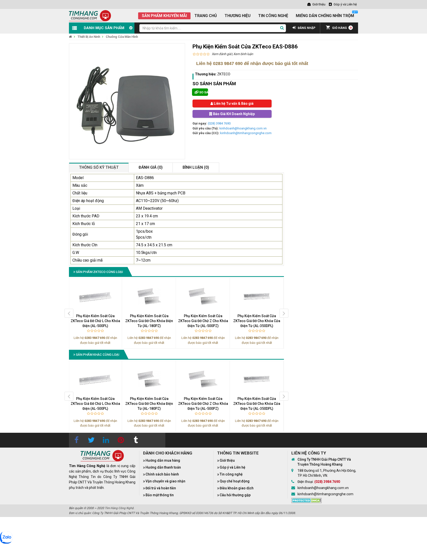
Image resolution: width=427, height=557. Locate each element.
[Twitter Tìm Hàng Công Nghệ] (91, 440)
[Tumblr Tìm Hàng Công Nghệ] (135, 440)
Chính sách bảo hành (162, 474)
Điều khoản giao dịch (237, 488)
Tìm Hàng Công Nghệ (119, 508)
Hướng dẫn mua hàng (163, 460)
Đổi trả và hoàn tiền (161, 488)
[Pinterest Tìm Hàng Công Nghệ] (121, 440)
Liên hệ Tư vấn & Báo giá (233, 103)
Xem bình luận (243, 54)
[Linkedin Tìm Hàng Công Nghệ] (106, 440)
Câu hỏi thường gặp (235, 495)
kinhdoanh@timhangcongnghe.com (246, 133)
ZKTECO (223, 74)
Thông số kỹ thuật (99, 167)
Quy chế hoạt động (235, 481)
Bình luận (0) (196, 167)
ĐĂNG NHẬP (306, 28)
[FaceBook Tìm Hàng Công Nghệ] (76, 440)
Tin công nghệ (231, 474)
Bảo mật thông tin (160, 495)
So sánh (203, 92)
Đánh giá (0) (151, 167)
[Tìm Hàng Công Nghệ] (90, 15)
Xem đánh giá (221, 54)
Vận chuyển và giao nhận (165, 481)
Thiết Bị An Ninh (89, 37)
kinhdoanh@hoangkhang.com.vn (243, 128)
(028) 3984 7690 (219, 123)
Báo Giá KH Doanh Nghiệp (233, 114)
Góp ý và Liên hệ (232, 467)
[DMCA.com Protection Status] (306, 500)
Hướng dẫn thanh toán (163, 467)
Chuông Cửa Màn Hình (122, 37)
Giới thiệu (227, 460)
